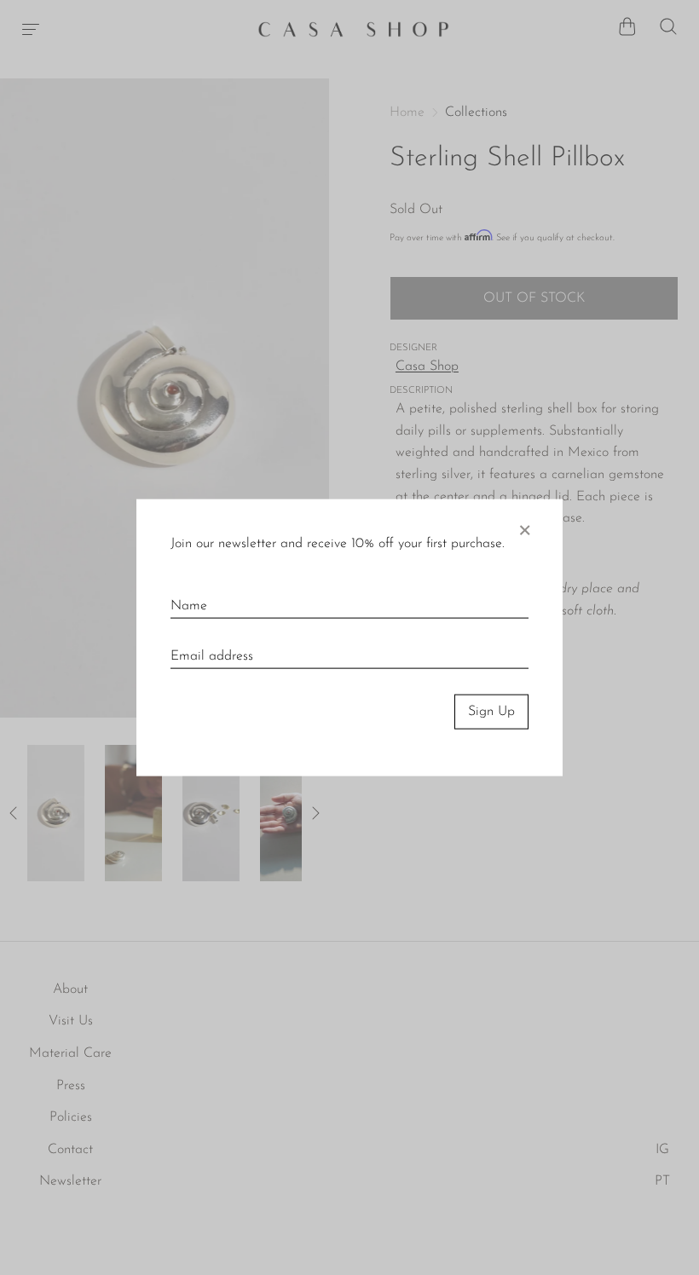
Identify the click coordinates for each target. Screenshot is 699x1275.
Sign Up (491, 711)
